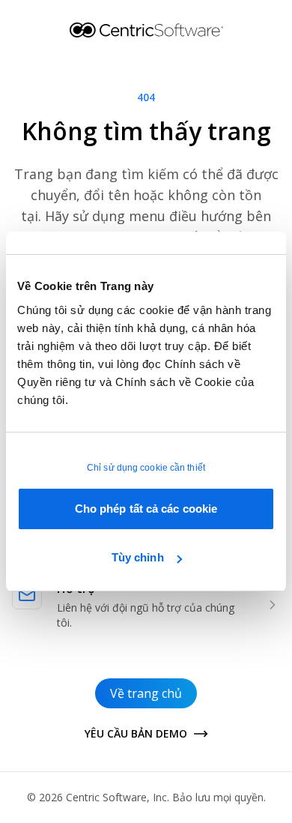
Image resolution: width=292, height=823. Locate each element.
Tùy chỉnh (138, 557)
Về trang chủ (146, 693)
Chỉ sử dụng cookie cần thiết (146, 467)
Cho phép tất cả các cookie (146, 508)
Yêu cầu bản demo (136, 733)
